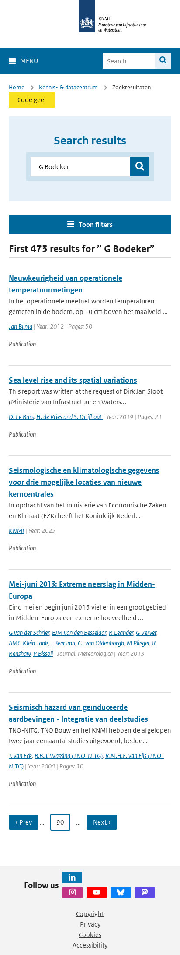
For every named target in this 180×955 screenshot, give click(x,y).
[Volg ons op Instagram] (72, 892)
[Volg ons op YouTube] (96, 892)
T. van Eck (20, 755)
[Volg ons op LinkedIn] (72, 877)
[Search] (163, 61)
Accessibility (90, 945)
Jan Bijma (20, 326)
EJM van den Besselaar (79, 632)
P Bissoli (43, 653)
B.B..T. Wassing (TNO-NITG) (69, 755)
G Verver (146, 632)
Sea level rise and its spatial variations (73, 380)
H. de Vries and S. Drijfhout (69, 416)
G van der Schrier (29, 632)
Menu (29, 60)
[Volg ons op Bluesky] (120, 892)
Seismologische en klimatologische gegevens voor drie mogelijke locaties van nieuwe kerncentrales (84, 482)
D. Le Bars (21, 416)
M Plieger (138, 643)
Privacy (90, 924)
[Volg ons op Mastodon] (144, 892)
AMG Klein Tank (28, 643)
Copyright (90, 913)
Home (16, 87)
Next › (102, 822)
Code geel (31, 99)
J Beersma (63, 643)
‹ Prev (23, 822)
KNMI (16, 530)
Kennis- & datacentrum (68, 87)
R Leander (121, 632)
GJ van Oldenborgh (101, 643)
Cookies (90, 934)
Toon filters (96, 224)
